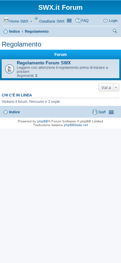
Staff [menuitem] (102, 112)
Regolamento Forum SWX (44, 62)
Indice (14, 31)
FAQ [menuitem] (85, 21)
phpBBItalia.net (76, 125)
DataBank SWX (52, 21)
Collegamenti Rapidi (70, 21)
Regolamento (37, 31)
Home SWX (18, 21)
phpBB (42, 121)
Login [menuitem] (113, 21)
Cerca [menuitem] (115, 32)
